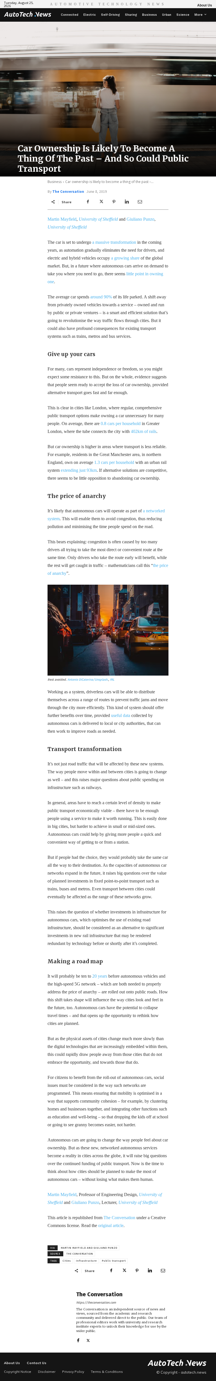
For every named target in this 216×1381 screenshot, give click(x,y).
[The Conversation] (60, 1317)
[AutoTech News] (27, 14)
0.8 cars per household (121, 423)
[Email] (139, 201)
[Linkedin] (126, 201)
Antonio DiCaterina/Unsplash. (88, 679)
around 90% (101, 296)
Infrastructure (86, 1260)
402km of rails (143, 431)
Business (55, 181)
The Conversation (68, 191)
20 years (99, 976)
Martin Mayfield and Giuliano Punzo (89, 1247)
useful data (120, 715)
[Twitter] (101, 201)
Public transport (114, 1260)
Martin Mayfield (62, 219)
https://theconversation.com (96, 1302)
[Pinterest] (114, 201)
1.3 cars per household (114, 462)
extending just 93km (79, 470)
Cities (67, 1260)
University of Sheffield (98, 219)
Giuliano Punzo (140, 219)
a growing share (125, 258)
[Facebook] (88, 201)
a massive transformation (114, 242)
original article (110, 1225)
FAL (112, 679)
